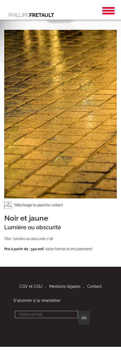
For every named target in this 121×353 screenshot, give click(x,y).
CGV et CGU (30, 286)
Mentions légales (64, 286)
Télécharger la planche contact (38, 205)
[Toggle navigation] (108, 11)
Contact (94, 286)
